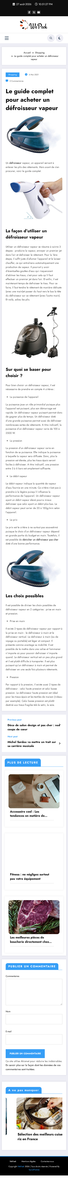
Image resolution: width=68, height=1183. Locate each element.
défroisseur (15, 163)
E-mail (9, 1031)
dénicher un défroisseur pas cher (40, 539)
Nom (8, 1011)
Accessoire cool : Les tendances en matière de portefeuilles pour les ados (28, 814)
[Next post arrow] (59, 743)
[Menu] (6, 38)
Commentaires (12, 976)
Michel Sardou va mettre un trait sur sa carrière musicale (32, 744)
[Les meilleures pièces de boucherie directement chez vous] (34, 917)
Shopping (12, 74)
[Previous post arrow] (59, 725)
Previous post (15, 719)
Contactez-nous (47, 1161)
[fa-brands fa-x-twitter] (34, 12)
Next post (13, 736)
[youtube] (38, 12)
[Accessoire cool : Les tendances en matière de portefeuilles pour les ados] (34, 791)
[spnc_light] (59, 38)
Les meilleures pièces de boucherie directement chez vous (29, 939)
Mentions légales (29, 1161)
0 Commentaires (16, 81)
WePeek (13, 1161)
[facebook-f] (29, 12)
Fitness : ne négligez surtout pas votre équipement (29, 876)
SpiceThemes (34, 1169)
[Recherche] (51, 38)
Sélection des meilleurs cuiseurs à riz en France (33, 1136)
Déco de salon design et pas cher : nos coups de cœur (34, 727)
